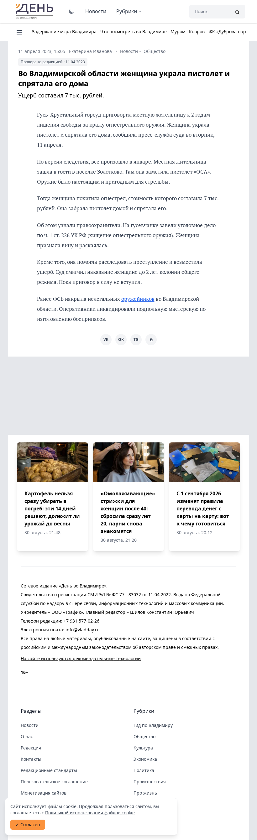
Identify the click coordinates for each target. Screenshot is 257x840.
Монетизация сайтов (43, 793)
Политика (144, 770)
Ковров (197, 31)
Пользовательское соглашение (54, 782)
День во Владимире (35, 11)
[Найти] (237, 11)
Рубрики (126, 11)
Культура (143, 748)
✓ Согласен (27, 824)
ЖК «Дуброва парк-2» (231, 31)
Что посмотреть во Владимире (133, 31)
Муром (177, 31)
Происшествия (150, 782)
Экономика (145, 759)
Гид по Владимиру (153, 725)
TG (136, 339)
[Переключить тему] (71, 11)
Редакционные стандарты (49, 770)
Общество (154, 51)
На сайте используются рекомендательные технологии (81, 658)
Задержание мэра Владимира (64, 31)
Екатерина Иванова (90, 51)
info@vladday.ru (83, 630)
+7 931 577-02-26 (81, 621)
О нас (27, 736)
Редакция (31, 748)
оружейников (138, 298)
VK (105, 339)
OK (121, 339)
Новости (95, 11)
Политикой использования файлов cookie (90, 813)
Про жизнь (145, 793)
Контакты (31, 759)
